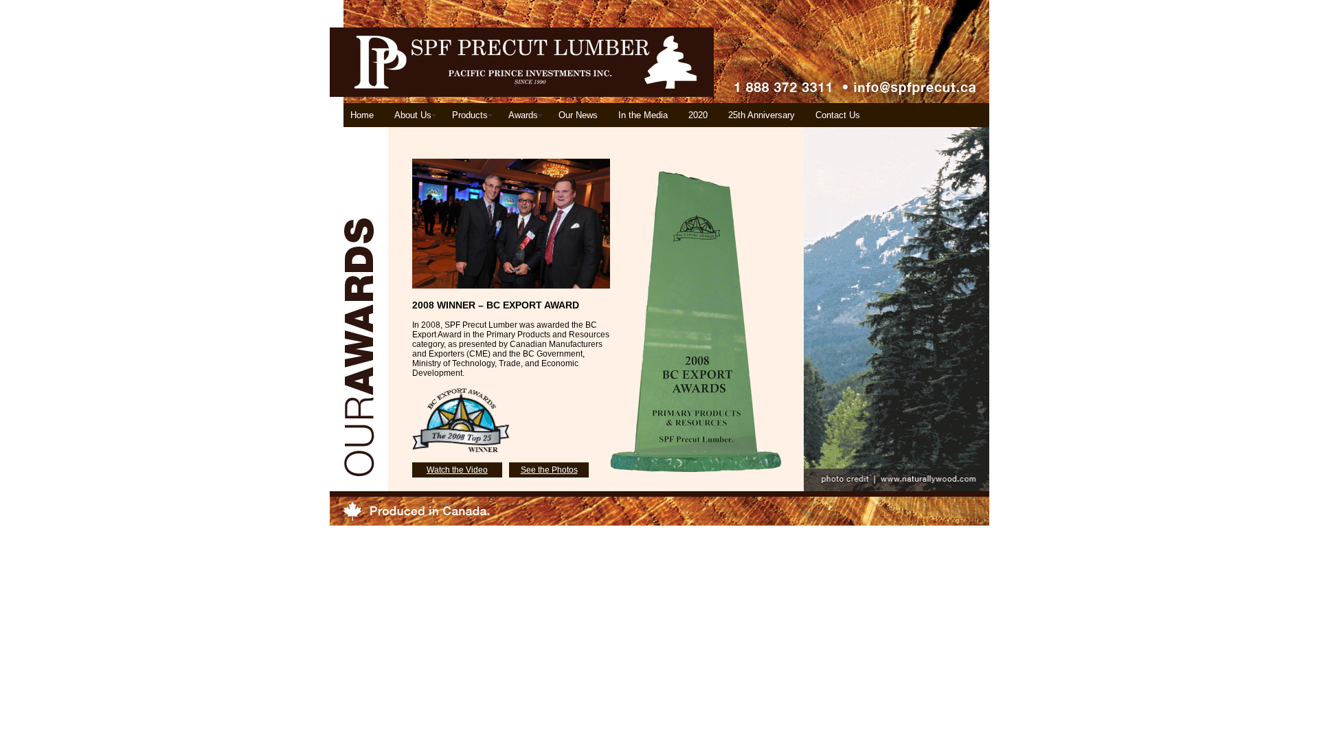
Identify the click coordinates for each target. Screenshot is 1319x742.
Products (470, 115)
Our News (578, 115)
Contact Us (837, 115)
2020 (698, 115)
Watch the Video (457, 470)
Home (362, 115)
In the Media (643, 115)
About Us (412, 115)
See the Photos (549, 470)
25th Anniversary (761, 115)
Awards (523, 115)
